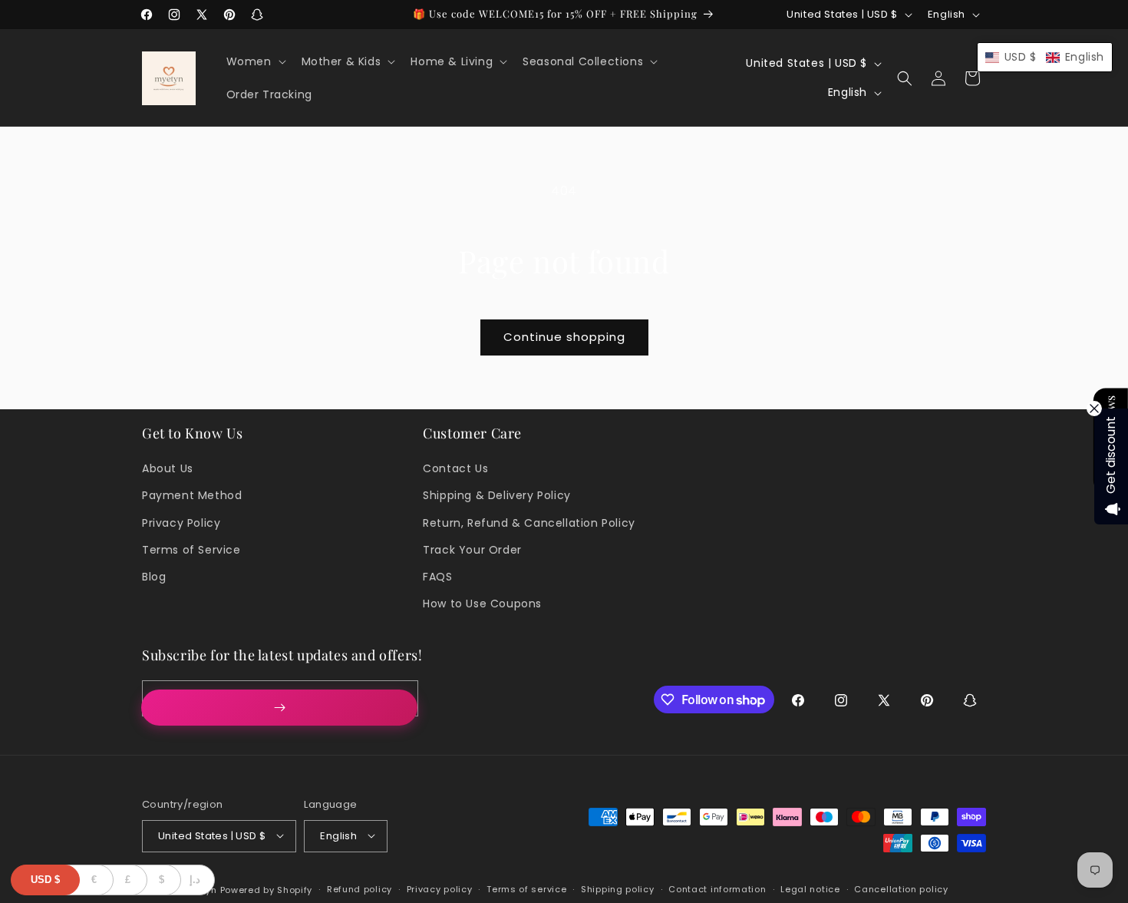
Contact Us (455, 468)
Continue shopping (564, 337)
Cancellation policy (901, 889)
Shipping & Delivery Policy (497, 495)
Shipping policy (618, 889)
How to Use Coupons (482, 603)
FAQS (437, 576)
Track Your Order (472, 549)
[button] (254, 61)
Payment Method (192, 495)
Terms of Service (191, 549)
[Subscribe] (279, 708)
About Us (167, 468)
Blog (154, 576)
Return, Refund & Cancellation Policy (529, 523)
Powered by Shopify (266, 889)
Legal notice (809, 889)
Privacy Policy (181, 523)
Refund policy (359, 889)
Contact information (717, 889)
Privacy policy (440, 889)
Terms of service (526, 889)
